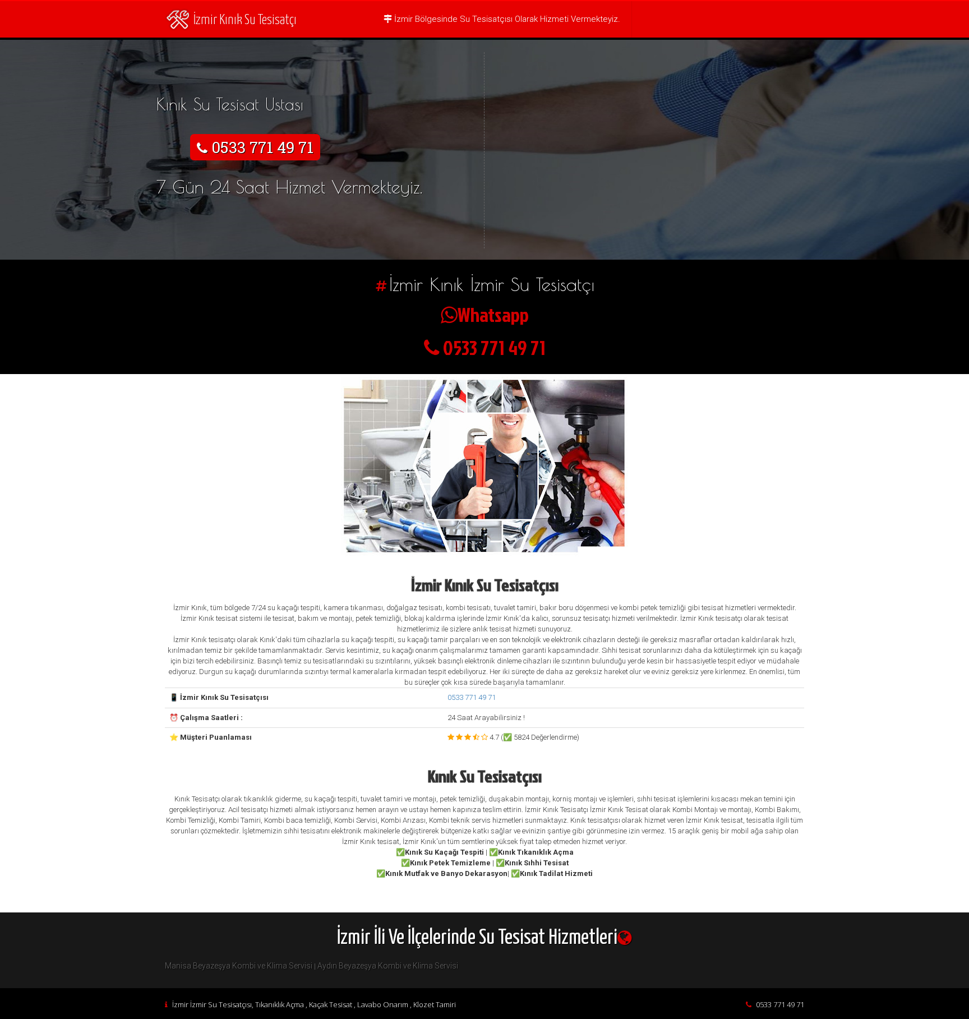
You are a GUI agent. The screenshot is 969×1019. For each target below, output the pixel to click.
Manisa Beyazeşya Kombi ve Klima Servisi (238, 965)
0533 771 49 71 (471, 697)
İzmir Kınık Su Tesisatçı (245, 20)
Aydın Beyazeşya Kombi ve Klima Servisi (387, 965)
